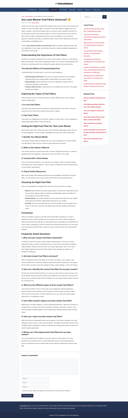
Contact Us (88, 9)
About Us (80, 9)
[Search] (104, 17)
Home (22, 16)
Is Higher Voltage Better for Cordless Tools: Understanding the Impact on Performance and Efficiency (94, 70)
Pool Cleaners (63, 9)
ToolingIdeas (62, 415)
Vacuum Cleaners (43, 9)
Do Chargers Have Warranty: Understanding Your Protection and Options (94, 61)
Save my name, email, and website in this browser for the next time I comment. (46, 390)
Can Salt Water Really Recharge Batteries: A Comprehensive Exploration (93, 53)
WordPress (76, 415)
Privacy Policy (96, 9)
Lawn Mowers (54, 9)
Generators (72, 9)
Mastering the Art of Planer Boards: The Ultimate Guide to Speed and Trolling (94, 45)
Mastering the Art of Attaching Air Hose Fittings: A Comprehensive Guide (94, 78)
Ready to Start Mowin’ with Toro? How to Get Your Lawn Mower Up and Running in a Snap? (95, 132)
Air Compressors (32, 9)
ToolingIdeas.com (25, 405)
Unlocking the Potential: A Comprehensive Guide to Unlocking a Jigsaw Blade (95, 37)
